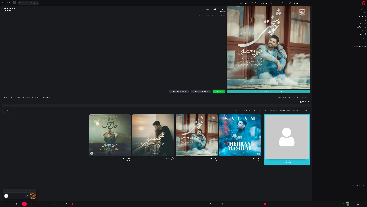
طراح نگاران (355, 185)
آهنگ (303, 3)
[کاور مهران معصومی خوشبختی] (268, 47)
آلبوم (290, 3)
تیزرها (271, 3)
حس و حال (296, 3)
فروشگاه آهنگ (254, 3)
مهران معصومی (214, 16)
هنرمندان (283, 3)
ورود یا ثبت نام (7, 3)
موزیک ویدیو (264, 3)
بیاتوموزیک (222, 16)
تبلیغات (240, 3)
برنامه (277, 3)
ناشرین (246, 3)
